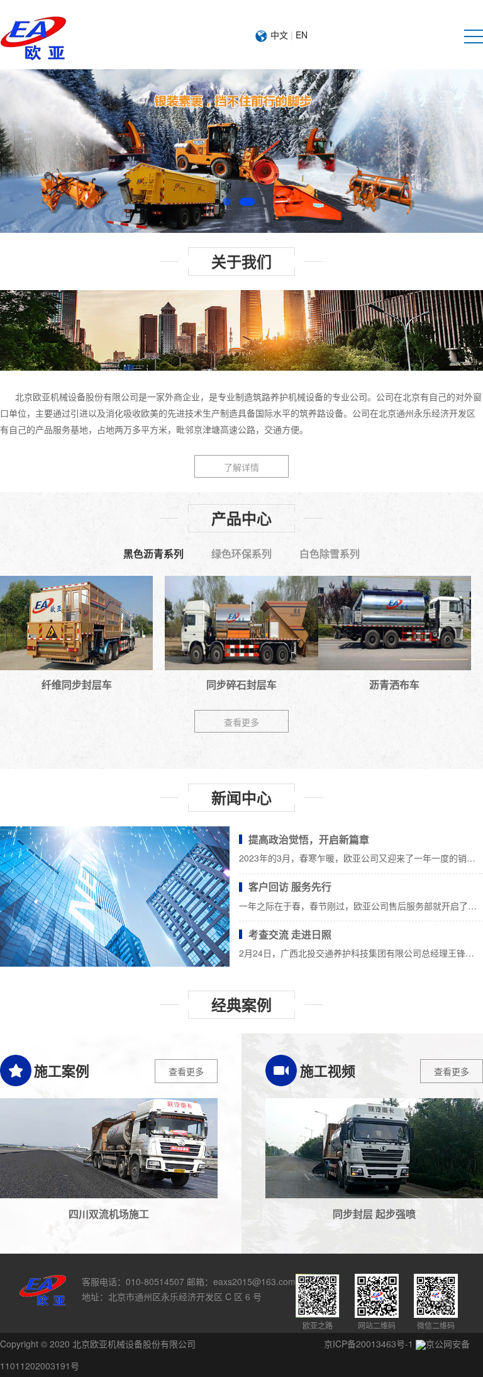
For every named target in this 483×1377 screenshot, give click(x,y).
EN (302, 34)
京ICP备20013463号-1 (368, 1343)
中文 (279, 34)
